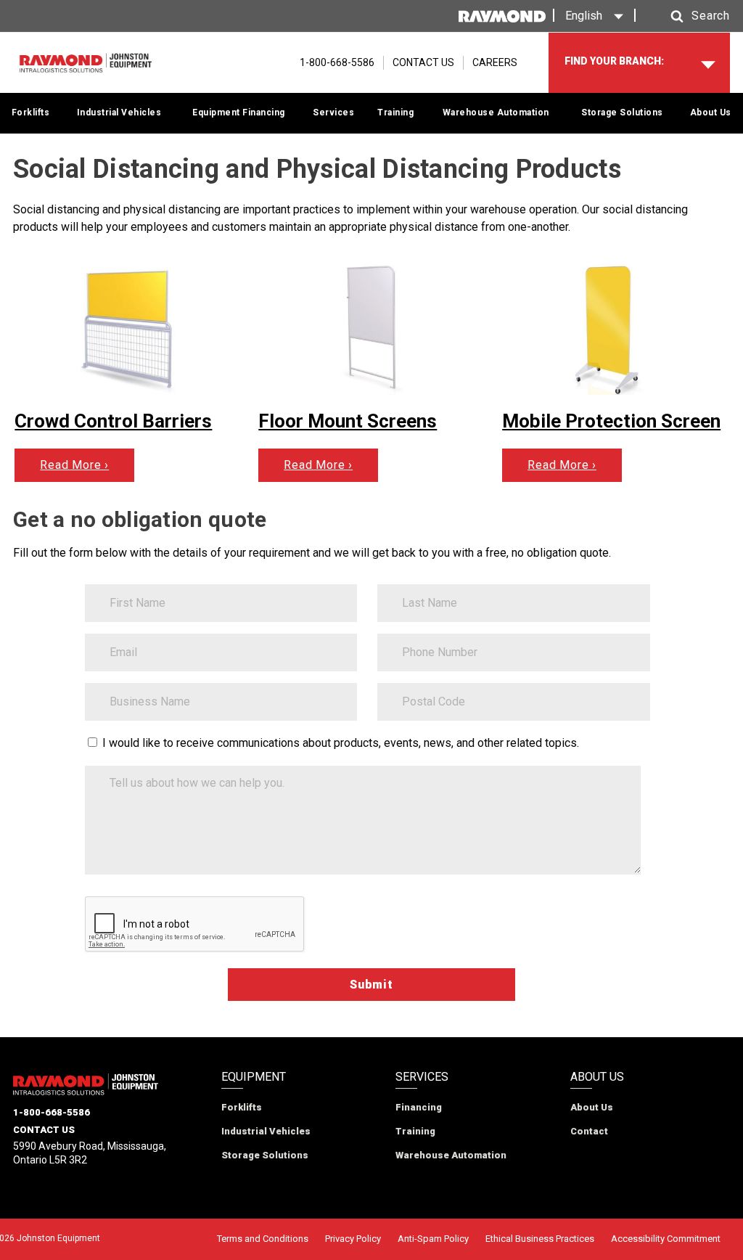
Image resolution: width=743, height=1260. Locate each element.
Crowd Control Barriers (113, 421)
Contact (589, 1131)
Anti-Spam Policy (433, 1238)
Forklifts (31, 112)
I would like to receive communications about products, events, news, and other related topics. (340, 743)
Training (395, 112)
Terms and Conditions (262, 1238)
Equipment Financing (238, 112)
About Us (710, 112)
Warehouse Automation (496, 112)
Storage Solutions (622, 112)
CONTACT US (423, 62)
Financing (418, 1107)
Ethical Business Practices (539, 1238)
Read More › (74, 465)
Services (333, 112)
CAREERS (494, 62)
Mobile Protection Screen (611, 421)
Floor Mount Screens (347, 421)
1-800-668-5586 (51, 1112)
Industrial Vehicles (119, 112)
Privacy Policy (353, 1238)
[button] (686, 16)
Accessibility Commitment (666, 1238)
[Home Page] (85, 63)
